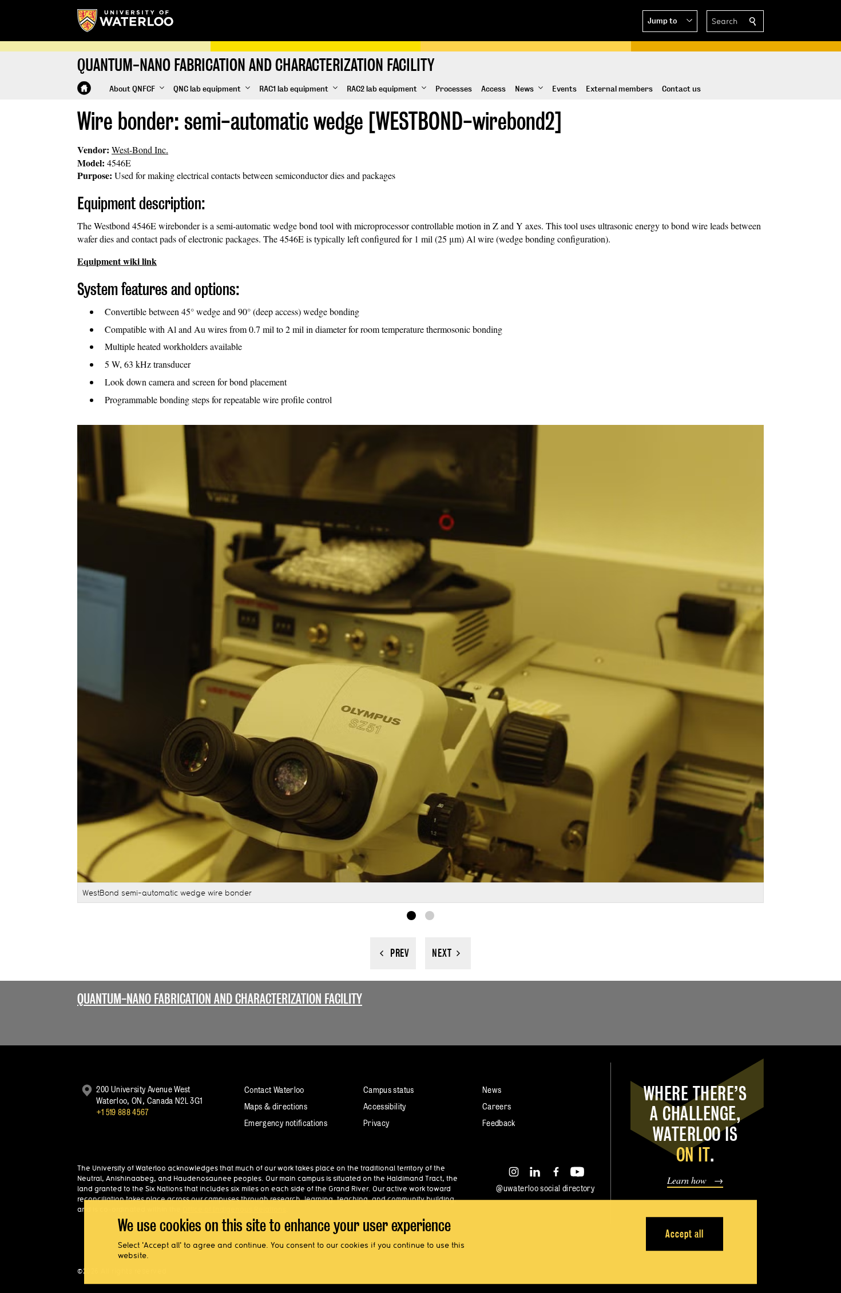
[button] (670, 21)
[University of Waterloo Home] (125, 20)
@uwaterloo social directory (545, 1188)
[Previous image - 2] (393, 953)
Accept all (684, 1234)
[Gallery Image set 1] (411, 915)
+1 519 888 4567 (122, 1112)
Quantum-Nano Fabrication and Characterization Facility (219, 998)
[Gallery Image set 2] (429, 915)
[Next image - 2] (448, 953)
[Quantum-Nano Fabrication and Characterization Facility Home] (84, 88)
